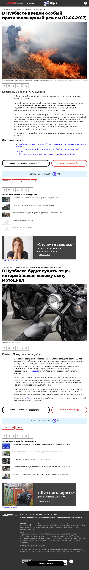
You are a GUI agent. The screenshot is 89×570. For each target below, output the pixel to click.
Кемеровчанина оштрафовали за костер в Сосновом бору (47, 154)
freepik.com (16, 343)
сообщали (28, 398)
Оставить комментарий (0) (69, 163)
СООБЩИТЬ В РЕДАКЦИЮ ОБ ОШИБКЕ (69, 517)
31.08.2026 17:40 (7, 267)
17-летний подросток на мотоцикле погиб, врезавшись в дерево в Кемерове (39, 452)
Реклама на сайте (35, 514)
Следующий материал (46, 563)
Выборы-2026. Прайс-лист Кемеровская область (37, 517)
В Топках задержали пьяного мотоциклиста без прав (31, 459)
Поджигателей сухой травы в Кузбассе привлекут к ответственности (37, 213)
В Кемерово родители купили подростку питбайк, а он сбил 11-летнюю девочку (41, 467)
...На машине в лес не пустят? (22, 227)
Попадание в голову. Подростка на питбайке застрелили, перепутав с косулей (40, 474)
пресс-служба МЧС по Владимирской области (70, 80)
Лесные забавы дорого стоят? (23, 220)
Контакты (23, 514)
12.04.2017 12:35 (7, 9)
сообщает (34, 371)
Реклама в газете (50, 514)
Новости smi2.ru (9, 260)
